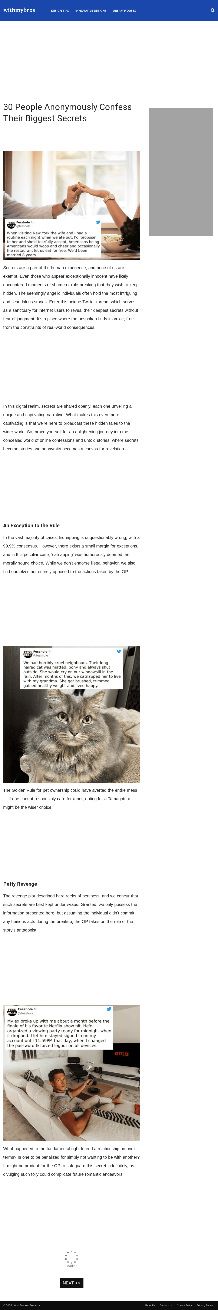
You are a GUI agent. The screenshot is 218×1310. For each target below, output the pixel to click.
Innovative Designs (90, 11)
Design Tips (60, 11)
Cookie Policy (184, 1305)
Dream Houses (124, 11)
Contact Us (166, 1305)
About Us (150, 1305)
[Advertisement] (109, 72)
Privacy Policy (205, 1305)
